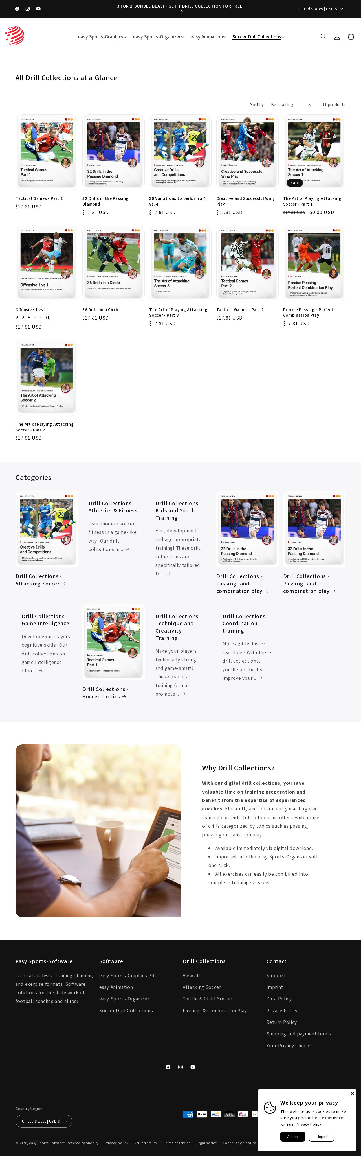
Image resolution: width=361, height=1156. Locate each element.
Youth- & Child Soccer (207, 998)
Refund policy (146, 1143)
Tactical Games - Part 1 (39, 198)
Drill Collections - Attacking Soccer (39, 580)
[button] (101, 37)
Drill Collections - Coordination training (246, 623)
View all (191, 975)
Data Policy (279, 998)
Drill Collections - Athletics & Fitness (113, 507)
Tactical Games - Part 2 (240, 309)
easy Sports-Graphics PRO (128, 975)
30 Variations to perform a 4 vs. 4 (177, 201)
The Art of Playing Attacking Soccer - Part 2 (45, 426)
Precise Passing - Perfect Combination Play (308, 312)
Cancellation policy (239, 1143)
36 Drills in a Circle (101, 309)
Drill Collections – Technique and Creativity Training (179, 627)
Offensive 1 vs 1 (31, 309)
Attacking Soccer (202, 987)
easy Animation (116, 987)
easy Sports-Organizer (124, 998)
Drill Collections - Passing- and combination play (239, 583)
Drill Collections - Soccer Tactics (105, 693)
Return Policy (282, 1022)
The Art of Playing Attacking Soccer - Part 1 (312, 201)
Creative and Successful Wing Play (245, 201)
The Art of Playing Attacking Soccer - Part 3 (178, 312)
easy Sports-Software (47, 1143)
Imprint (275, 987)
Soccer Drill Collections (126, 1010)
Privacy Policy (282, 1010)
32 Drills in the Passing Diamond (105, 201)
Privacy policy (117, 1143)
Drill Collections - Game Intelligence (45, 620)
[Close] (352, 1093)
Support (276, 975)
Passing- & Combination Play (215, 1010)
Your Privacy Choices (290, 1045)
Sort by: (257, 104)
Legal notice (206, 1143)
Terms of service (176, 1143)
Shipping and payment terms (299, 1033)
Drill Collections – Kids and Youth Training (179, 510)
